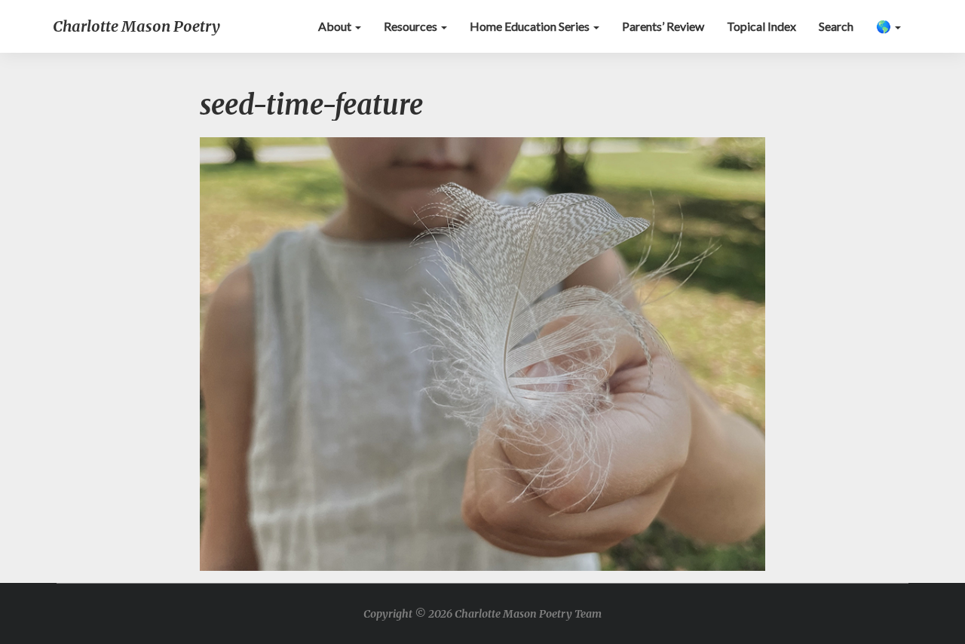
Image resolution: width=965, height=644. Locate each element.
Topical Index (761, 26)
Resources (412, 26)
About (336, 26)
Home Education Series (531, 26)
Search (836, 26)
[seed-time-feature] (482, 358)
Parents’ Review (663, 26)
